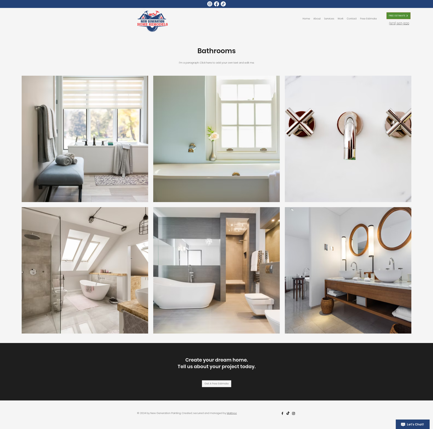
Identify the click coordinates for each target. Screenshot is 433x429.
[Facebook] (216, 3)
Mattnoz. (232, 413)
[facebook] (282, 413)
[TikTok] (223, 3)
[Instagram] (209, 3)
